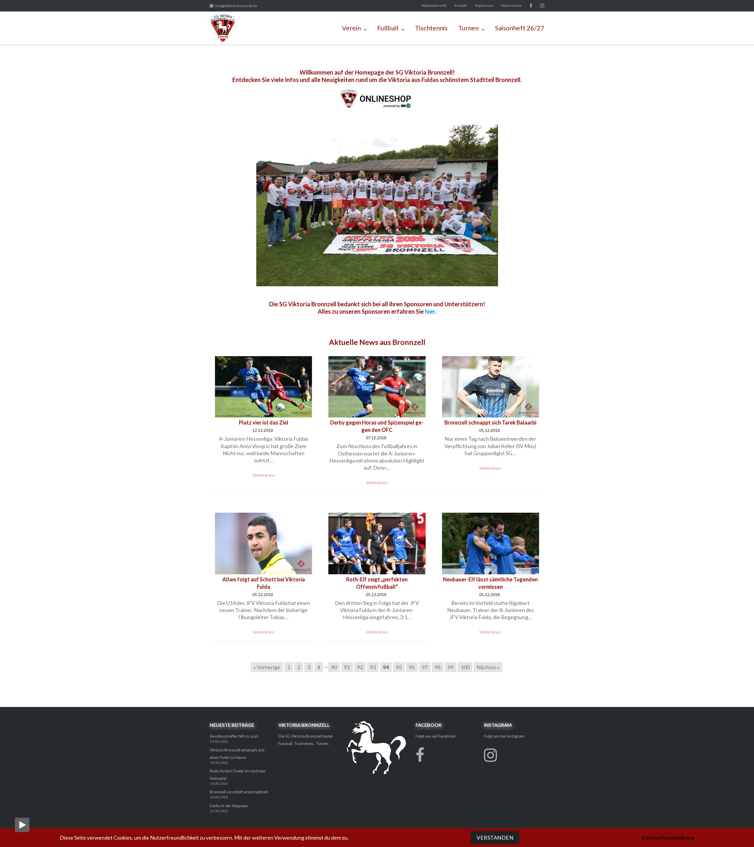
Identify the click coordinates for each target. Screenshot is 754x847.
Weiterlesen (264, 475)
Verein (351, 28)
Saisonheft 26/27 (519, 28)
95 (399, 667)
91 (347, 667)
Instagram (542, 5)
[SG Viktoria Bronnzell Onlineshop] (377, 107)
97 (425, 667)
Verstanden (495, 837)
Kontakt (460, 5)
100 (465, 667)
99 (451, 667)
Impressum (484, 5)
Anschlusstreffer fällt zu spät (234, 736)
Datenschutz (511, 5)
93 (373, 667)
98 (438, 667)
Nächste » (488, 667)
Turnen (468, 28)
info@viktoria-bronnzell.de (236, 6)
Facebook (531, 5)
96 (412, 667)
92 (360, 667)
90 (334, 667)
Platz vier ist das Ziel (263, 422)
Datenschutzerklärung (668, 837)
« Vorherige (267, 667)
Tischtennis (431, 28)
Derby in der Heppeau (229, 805)
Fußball (388, 28)
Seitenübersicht (434, 5)
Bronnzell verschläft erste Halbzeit (239, 792)
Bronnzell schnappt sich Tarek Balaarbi (490, 422)
